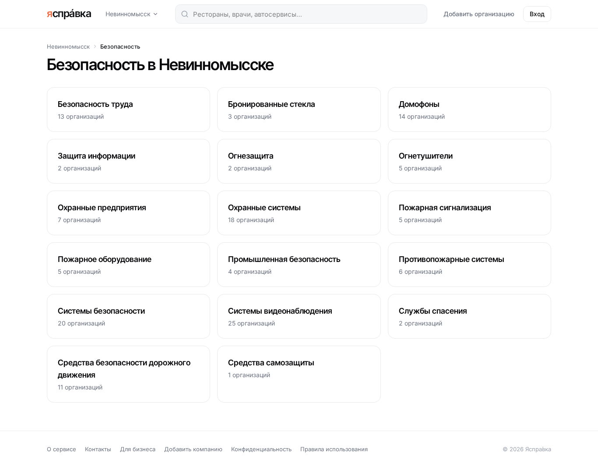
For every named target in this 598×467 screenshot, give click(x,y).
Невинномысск (128, 14)
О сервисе (61, 449)
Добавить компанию (193, 449)
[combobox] (301, 14)
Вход (537, 14)
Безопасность (120, 46)
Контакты (98, 449)
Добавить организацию (478, 14)
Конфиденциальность (261, 449)
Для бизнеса (137, 449)
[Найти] (185, 14)
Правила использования (334, 449)
